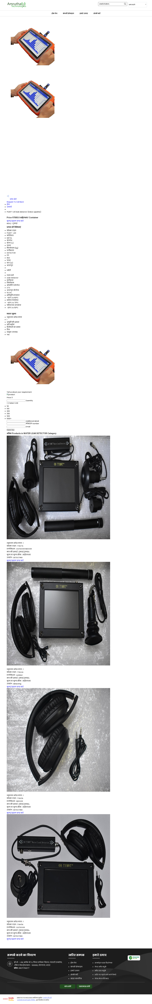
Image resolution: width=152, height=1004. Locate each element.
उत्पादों (9, 207)
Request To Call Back (15, 202)
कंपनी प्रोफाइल (68, 13)
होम (8, 204)
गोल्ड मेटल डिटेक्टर (102, 978)
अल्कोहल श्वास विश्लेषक (103, 963)
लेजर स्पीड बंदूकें (100, 967)
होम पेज (54, 13)
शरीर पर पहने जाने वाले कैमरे (105, 975)
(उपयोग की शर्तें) (47, 998)
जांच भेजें (12, 199)
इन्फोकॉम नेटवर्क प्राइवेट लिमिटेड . (26, 1000)
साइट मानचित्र (76, 978)
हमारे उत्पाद (84, 13)
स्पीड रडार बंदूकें (100, 971)
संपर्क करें (96, 13)
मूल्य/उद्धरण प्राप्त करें (15, 221)
